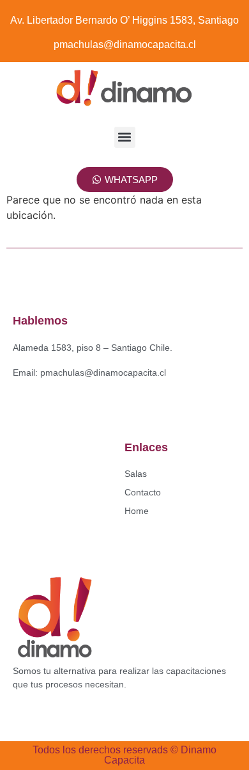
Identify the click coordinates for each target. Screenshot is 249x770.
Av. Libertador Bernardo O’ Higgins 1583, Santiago (124, 20)
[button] (124, 137)
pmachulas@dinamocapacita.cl (125, 44)
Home (136, 511)
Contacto (142, 492)
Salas (135, 474)
